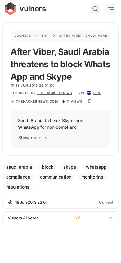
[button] (60, 202)
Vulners (22, 35)
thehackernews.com (37, 101)
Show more (29, 137)
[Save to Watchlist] (89, 101)
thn (97, 93)
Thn (45, 35)
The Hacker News (54, 93)
